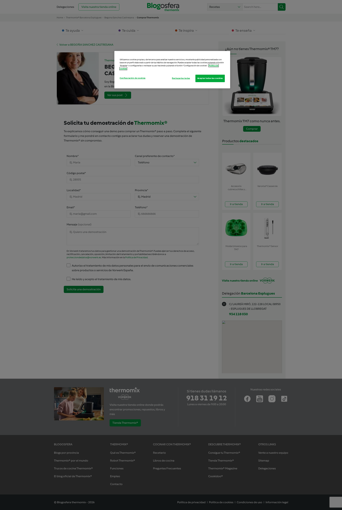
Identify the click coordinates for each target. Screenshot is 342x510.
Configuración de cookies (133, 78)
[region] (172, 69)
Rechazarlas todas (181, 78)
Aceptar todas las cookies (210, 78)
